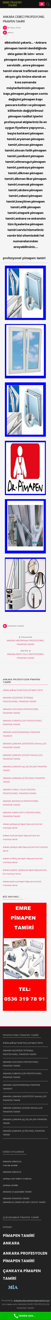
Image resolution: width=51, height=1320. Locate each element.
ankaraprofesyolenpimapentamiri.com (32, 1300)
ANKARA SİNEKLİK (12, 1161)
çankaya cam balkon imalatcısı (17, 1178)
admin (11, 32)
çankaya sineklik (10, 1185)
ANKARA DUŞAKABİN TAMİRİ (17, 1192)
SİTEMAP (7, 1227)
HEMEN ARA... (27, 1315)
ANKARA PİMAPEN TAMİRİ (16, 1198)
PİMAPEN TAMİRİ (16, 626)
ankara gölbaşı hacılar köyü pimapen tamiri (23, 690)
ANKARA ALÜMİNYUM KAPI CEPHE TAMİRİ (24, 1202)
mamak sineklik (10, 1165)
